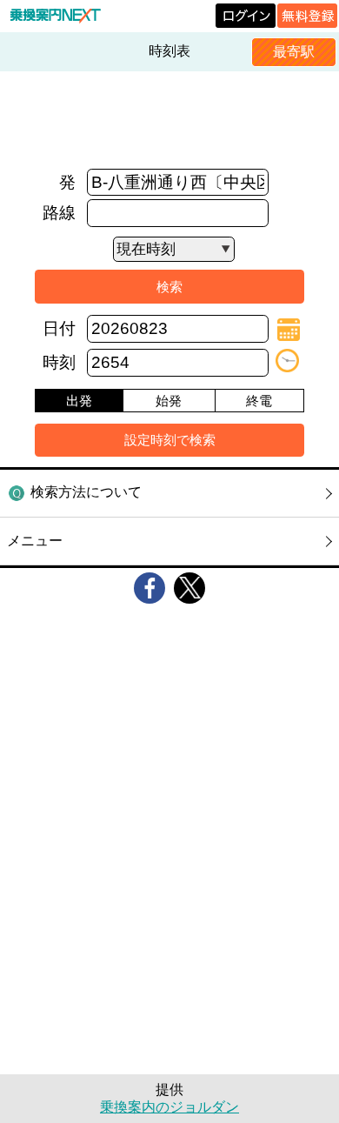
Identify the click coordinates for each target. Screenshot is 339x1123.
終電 (259, 400)
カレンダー (288, 330)
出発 (79, 400)
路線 (59, 212)
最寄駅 (294, 51)
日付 (59, 328)
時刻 (59, 362)
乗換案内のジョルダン (169, 1107)
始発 (169, 400)
